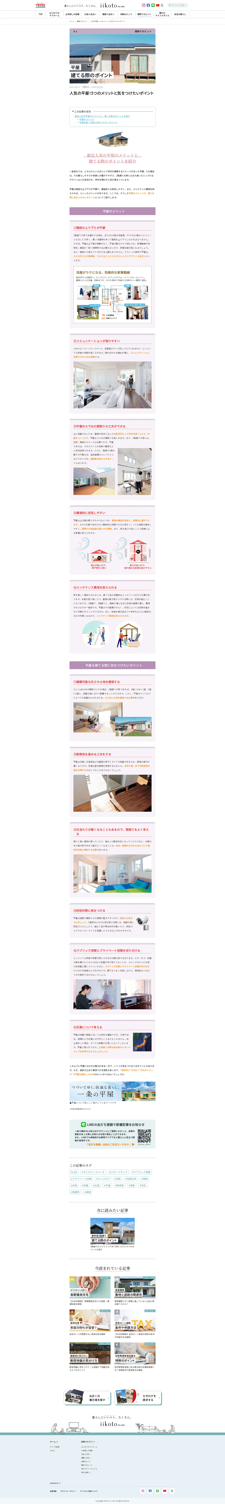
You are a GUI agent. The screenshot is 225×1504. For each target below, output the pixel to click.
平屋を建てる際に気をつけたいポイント (98, 122)
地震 (85, 1185)
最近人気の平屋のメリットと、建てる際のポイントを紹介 (102, 116)
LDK (74, 1172)
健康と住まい (86, 1458)
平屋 (108, 1185)
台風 (74, 1185)
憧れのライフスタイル (89, 1469)
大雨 (97, 1185)
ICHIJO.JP (54, 1483)
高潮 (88, 1192)
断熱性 (120, 1185)
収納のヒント (86, 1461)
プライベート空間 (82, 1178)
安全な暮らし (86, 1472)
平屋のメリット (86, 119)
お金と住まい (86, 1454)
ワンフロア (104, 1178)
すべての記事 (55, 1447)
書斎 (132, 1185)
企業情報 (53, 1491)
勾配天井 (131, 1178)
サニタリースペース (94, 1172)
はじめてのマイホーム (89, 1447)
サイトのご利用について (89, 1491)
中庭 (118, 1178)
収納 (145, 1178)
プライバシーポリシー (68, 1491)
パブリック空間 (142, 1172)
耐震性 (76, 1192)
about (52, 1450)
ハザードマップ (119, 1172)
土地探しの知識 (86, 1450)
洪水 (143, 1185)
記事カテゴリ (86, 1441)
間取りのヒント (82, 21)
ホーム (72, 21)
